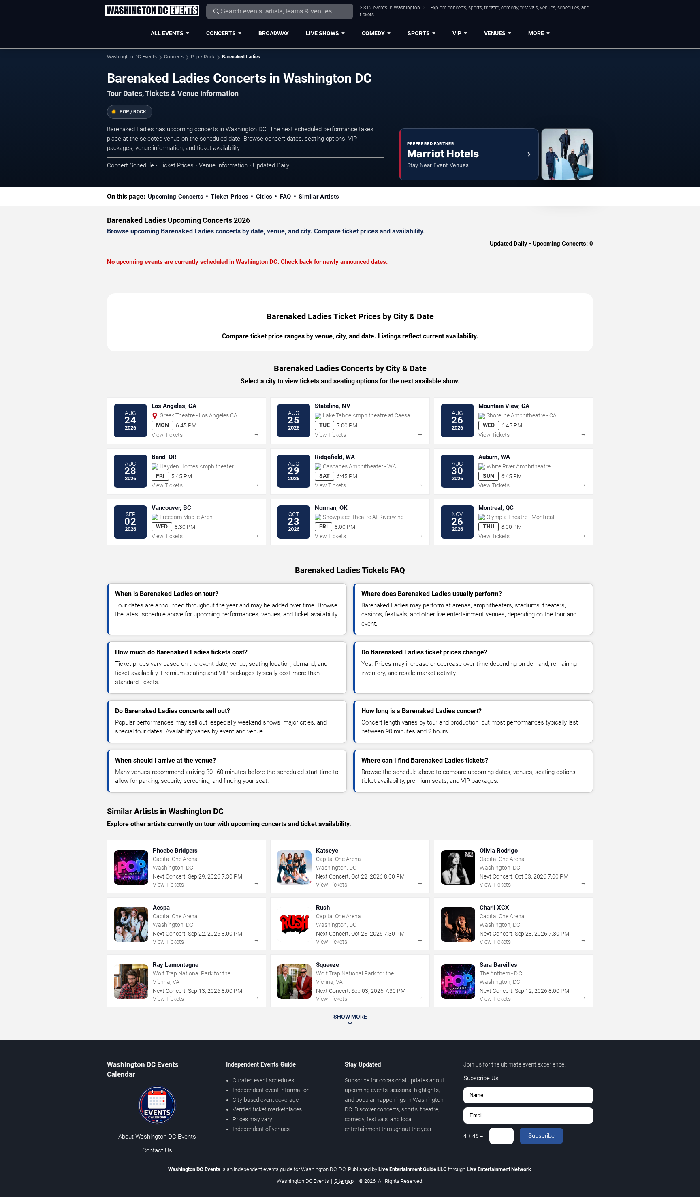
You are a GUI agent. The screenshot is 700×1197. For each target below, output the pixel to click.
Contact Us (157, 1150)
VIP (456, 33)
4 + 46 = (473, 1136)
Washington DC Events (132, 57)
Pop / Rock (203, 57)
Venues (495, 33)
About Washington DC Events (157, 1136)
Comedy (373, 33)
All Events (167, 33)
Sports (419, 33)
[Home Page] (152, 10)
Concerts (221, 33)
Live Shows (322, 33)
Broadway (273, 33)
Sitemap (344, 1181)
